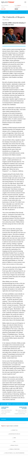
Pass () (18, 5)
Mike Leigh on (21, 410)
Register (3, 425)
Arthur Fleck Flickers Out (6, 410)
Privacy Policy (14, 445)
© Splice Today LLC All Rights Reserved (14, 453)
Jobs (14, 437)
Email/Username (4, 5)
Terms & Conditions (14, 449)
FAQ (14, 441)
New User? (3, 9)
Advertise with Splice (14, 434)
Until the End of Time (22, 412)
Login (7, 425)
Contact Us (14, 430)
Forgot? (19, 5)
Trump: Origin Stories (5, 412)
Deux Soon (3, 413)
